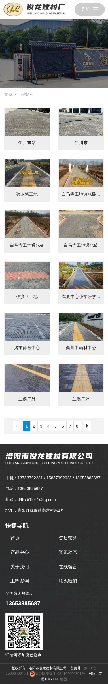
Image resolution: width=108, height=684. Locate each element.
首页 (8, 94)
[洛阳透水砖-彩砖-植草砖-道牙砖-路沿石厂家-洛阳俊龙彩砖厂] (34, 9)
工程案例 (25, 94)
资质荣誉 (68, 538)
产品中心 (19, 552)
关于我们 (19, 566)
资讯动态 (68, 552)
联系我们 (68, 581)
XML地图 (60, 679)
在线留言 (68, 566)
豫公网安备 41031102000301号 (60, 674)
